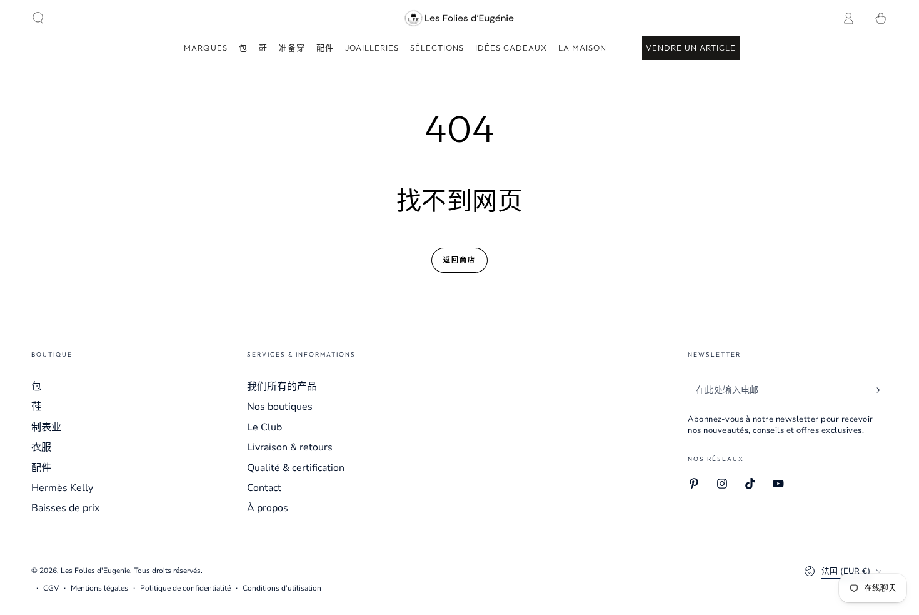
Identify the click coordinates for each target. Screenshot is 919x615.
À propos (267, 508)
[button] (38, 18)
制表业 (46, 427)
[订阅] (880, 390)
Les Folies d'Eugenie (95, 571)
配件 (41, 468)
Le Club (264, 427)
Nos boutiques (280, 407)
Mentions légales (99, 588)
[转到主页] (460, 18)
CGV (51, 588)
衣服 (41, 447)
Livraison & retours (290, 447)
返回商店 (459, 259)
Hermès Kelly (62, 488)
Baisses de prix (65, 508)
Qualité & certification (295, 468)
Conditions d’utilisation (282, 588)
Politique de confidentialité (185, 588)
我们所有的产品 (282, 387)
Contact (264, 488)
